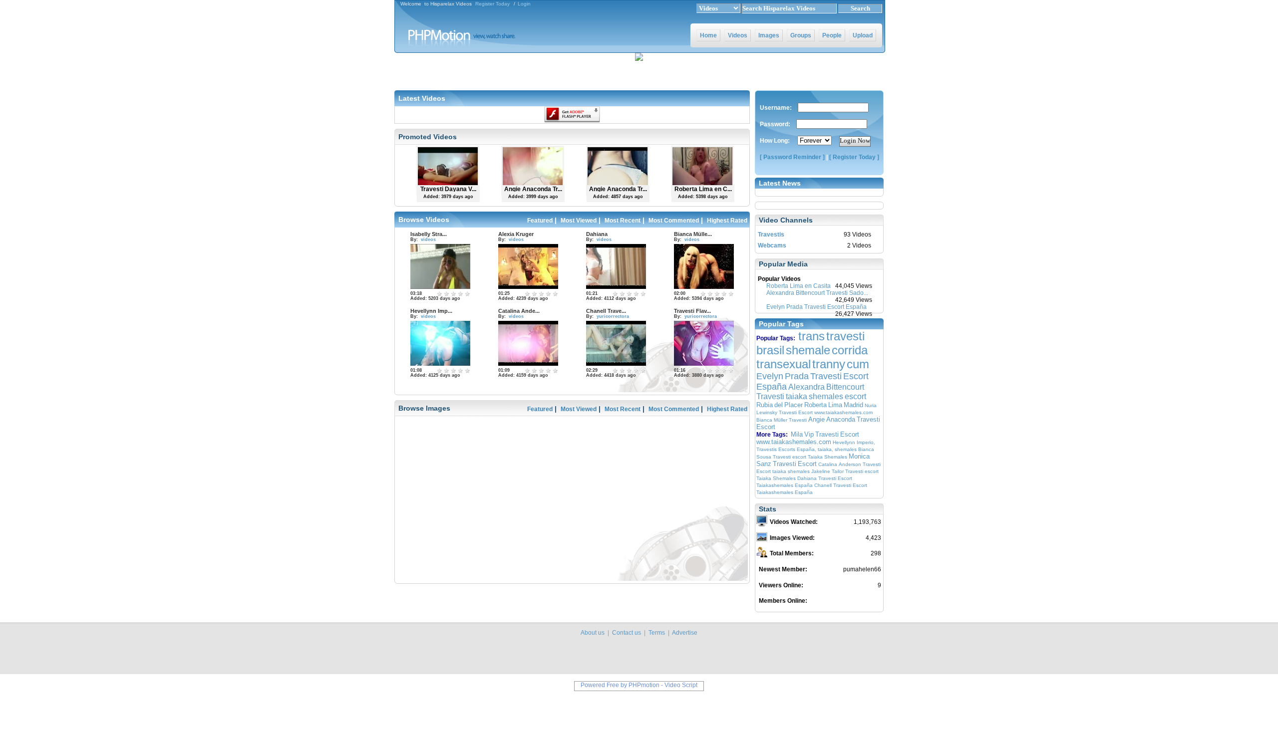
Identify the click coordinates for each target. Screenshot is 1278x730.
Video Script (680, 685)
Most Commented (673, 220)
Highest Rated (727, 220)
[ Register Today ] (854, 157)
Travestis (771, 234)
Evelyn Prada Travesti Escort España (816, 306)
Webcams (772, 245)
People (832, 35)
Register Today (492, 3)
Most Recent (622, 220)
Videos (737, 35)
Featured (540, 220)
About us (593, 632)
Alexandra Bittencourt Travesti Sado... (817, 292)
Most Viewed (579, 220)
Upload (863, 35)
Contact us (626, 632)
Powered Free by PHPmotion (620, 685)
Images (768, 35)
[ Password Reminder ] (792, 157)
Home (708, 35)
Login (524, 3)
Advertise (684, 632)
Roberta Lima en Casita (798, 285)
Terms (656, 632)
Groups (800, 35)
